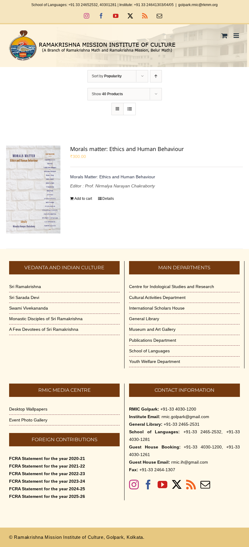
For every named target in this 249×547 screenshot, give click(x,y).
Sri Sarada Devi (24, 297)
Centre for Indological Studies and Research (171, 286)
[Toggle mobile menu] (237, 35)
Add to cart (83, 198)
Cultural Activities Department (157, 297)
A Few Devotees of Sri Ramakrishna (43, 329)
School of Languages (149, 350)
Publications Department (152, 340)
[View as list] (129, 109)
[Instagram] (134, 484)
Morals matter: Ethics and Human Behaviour (127, 149)
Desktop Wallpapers (28, 409)
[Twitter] (177, 484)
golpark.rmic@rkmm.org (198, 5)
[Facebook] (148, 484)
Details (108, 198)
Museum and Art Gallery (152, 329)
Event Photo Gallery (28, 420)
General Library (144, 318)
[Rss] (191, 484)
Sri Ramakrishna (25, 286)
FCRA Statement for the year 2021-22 (47, 466)
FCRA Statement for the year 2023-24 (47, 481)
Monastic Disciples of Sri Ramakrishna (46, 318)
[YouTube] (162, 484)
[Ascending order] (156, 76)
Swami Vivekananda (28, 308)
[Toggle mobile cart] (224, 35)
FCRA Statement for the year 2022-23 (47, 473)
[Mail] (205, 484)
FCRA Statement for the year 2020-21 (47, 458)
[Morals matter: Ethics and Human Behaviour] (33, 189)
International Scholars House (157, 308)
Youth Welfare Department (154, 361)
